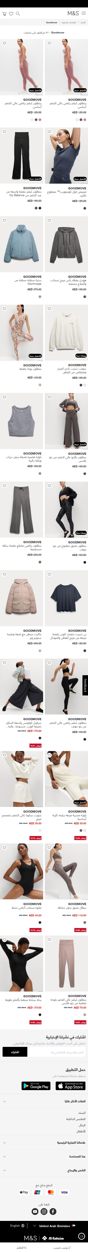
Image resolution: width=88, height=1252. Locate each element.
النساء (83, 22)
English (15, 1225)
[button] (84, 119)
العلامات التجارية (69, 22)
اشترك (15, 1051)
